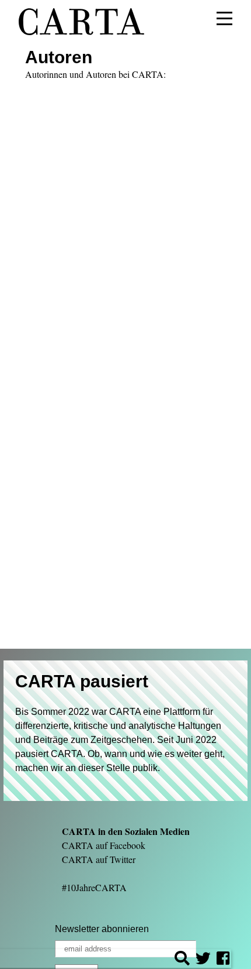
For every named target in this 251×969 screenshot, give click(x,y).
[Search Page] (182, 960)
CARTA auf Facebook (103, 845)
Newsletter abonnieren (102, 929)
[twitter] (203, 960)
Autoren (58, 57)
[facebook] (223, 960)
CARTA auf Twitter (98, 859)
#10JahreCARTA (94, 887)
